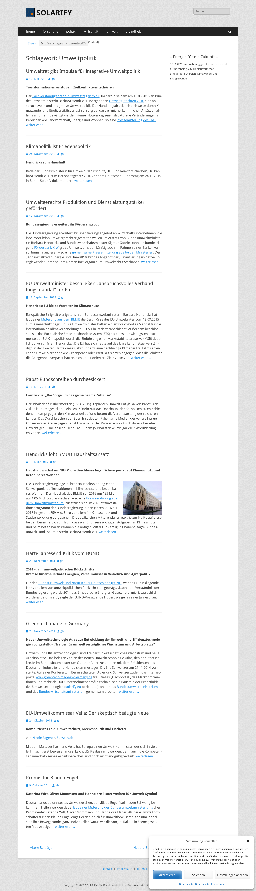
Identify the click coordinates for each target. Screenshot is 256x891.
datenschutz (145, 869)
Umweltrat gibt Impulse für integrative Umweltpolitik (83, 71)
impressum (124, 869)
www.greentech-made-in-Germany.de (64, 677)
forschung (50, 31)
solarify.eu (73, 687)
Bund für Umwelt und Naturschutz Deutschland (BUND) (80, 583)
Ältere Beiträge (39, 847)
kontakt (107, 869)
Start (32, 43)
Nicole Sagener (43, 738)
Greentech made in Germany (57, 623)
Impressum (217, 884)
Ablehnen (198, 875)
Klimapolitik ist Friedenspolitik (58, 146)
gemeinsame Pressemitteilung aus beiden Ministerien (112, 252)
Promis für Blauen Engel (52, 778)
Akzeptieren (167, 875)
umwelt (112, 31)
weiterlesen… (36, 125)
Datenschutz (186, 884)
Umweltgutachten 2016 (126, 101)
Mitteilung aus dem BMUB (60, 319)
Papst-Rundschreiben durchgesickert (65, 379)
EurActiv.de (65, 738)
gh (53, 79)
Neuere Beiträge (147, 847)
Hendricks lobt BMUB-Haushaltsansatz (67, 454)
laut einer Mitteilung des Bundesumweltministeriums (113, 807)
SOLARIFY (54, 12)
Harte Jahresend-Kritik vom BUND (62, 553)
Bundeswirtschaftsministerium (62, 691)
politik (70, 31)
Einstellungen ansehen (232, 875)
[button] (248, 841)
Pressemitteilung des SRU (136, 120)
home (30, 31)
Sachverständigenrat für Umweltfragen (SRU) (66, 96)
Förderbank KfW (46, 247)
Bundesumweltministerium (137, 687)
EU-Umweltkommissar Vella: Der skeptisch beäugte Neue (87, 713)
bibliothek (133, 31)
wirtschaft (90, 31)
